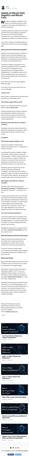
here (9, 83)
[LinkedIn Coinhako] (18, 448)
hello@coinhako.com (11, 311)
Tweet (19, 454)
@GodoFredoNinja (23, 450)
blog (3, 315)
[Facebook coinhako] (11, 448)
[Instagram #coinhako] (16, 448)
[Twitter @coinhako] (13, 448)
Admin (7, 6)
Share (11, 454)
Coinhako (7, 450)
